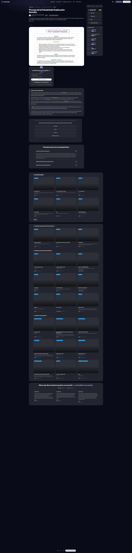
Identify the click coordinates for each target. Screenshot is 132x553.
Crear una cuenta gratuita (70, 550)
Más (35, 219)
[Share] (97, 6)
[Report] (100, 6)
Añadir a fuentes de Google (54, 15)
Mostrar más (31, 21)
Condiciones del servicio (41, 84)
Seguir (46, 15)
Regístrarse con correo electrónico (42, 82)
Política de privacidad (48, 84)
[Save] (93, 6)
